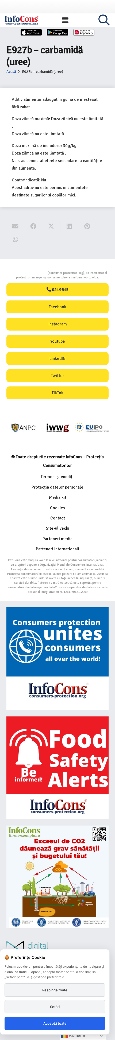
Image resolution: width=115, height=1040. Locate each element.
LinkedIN (57, 358)
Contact (57, 518)
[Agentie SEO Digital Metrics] (57, 948)
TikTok (57, 393)
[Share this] (33, 226)
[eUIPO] (92, 427)
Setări (55, 1007)
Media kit (57, 497)
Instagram (57, 324)
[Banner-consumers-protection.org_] (57, 658)
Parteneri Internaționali (57, 549)
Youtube (57, 341)
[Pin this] (87, 226)
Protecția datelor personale (57, 487)
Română (76, 1035)
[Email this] (15, 226)
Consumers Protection (27, 273)
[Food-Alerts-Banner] (57, 767)
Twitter (57, 375)
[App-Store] (31, 32)
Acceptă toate (55, 1023)
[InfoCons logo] (21, 20)
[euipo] (58, 427)
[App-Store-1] (57, 32)
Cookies (57, 508)
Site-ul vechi (57, 528)
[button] (65, 20)
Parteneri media (57, 538)
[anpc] (24, 427)
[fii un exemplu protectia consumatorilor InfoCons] (57, 877)
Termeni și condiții (58, 476)
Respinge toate (54, 990)
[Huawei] (84, 32)
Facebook (57, 307)
